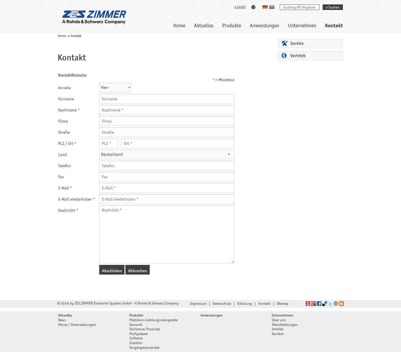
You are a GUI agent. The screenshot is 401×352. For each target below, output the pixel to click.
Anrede (64, 88)
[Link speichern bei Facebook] (319, 304)
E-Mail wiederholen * (76, 199)
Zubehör (135, 343)
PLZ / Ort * (67, 144)
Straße (64, 133)
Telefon (64, 166)
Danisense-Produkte (144, 329)
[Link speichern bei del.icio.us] (324, 304)
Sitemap (283, 304)
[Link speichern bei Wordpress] (335, 304)
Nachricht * (68, 211)
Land (62, 155)
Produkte (231, 26)
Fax (61, 177)
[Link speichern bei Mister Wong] (308, 304)
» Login (240, 7)
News (62, 320)
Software (136, 339)
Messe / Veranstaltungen (77, 325)
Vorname (66, 99)
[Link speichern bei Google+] (313, 304)
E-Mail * (65, 188)
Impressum (198, 304)
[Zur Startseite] (94, 17)
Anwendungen (264, 26)
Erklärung (244, 304)
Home (179, 26)
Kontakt (334, 26)
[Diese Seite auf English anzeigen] (272, 7)
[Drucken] (253, 7)
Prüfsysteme (138, 334)
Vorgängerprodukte (144, 348)
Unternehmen (302, 26)
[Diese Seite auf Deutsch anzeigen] (265, 7)
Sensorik (135, 325)
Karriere (278, 334)
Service (297, 43)
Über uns (279, 320)
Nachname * (69, 110)
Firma (63, 121)
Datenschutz (222, 304)
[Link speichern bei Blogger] (341, 304)
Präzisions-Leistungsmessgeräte (153, 320)
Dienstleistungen (285, 325)
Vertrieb (298, 56)
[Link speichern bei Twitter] (330, 304)
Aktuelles (203, 26)
